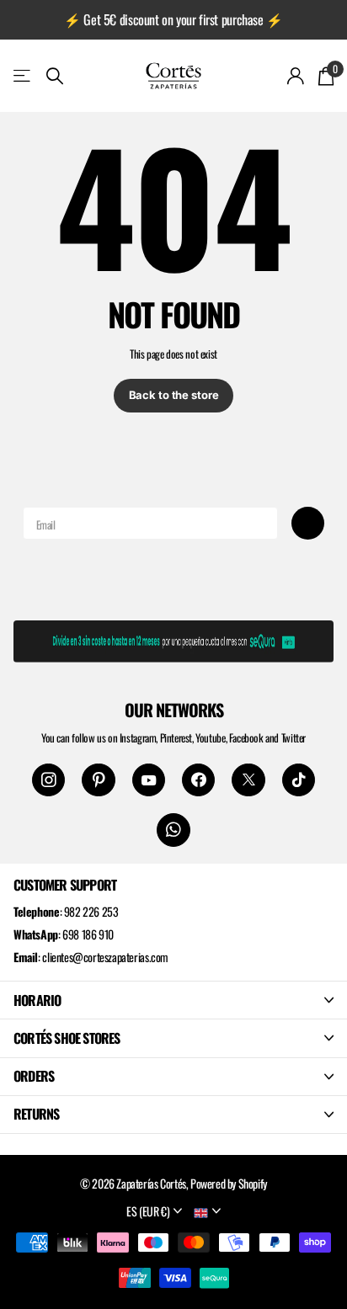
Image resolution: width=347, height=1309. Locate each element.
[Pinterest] (98, 780)
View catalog (23, 75)
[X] (248, 780)
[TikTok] (298, 780)
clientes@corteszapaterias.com (105, 957)
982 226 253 (91, 911)
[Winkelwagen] (326, 76)
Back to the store (174, 395)
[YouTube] (148, 780)
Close (173, 1000)
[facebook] (198, 780)
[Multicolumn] (173, 638)
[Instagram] (48, 780)
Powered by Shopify (228, 1183)
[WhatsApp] (173, 829)
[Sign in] (296, 76)
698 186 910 (88, 934)
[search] (54, 76)
